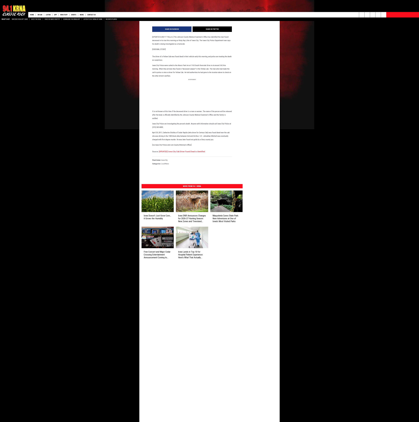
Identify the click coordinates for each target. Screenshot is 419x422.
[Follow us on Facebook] (372, 14)
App (55, 15)
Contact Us (91, 15)
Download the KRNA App (71, 19)
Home (32, 15)
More (82, 15)
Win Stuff (64, 15)
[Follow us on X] (378, 14)
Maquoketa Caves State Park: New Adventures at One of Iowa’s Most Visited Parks (226, 218)
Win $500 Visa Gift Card (20, 19)
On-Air (40, 15)
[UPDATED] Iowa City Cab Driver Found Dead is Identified (182, 151)
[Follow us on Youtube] (383, 14)
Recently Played (111, 19)
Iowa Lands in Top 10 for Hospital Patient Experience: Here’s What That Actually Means (190, 254)
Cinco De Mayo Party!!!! (52, 19)
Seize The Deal (36, 19)
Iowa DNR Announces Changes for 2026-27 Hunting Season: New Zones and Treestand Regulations (192, 218)
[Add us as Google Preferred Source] (367, 14)
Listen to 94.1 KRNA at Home (92, 19)
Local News (165, 164)
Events (73, 15)
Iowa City (164, 160)
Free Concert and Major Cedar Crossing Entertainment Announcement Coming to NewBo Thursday (157, 254)
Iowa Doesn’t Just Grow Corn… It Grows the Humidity (157, 217)
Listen (48, 15)
